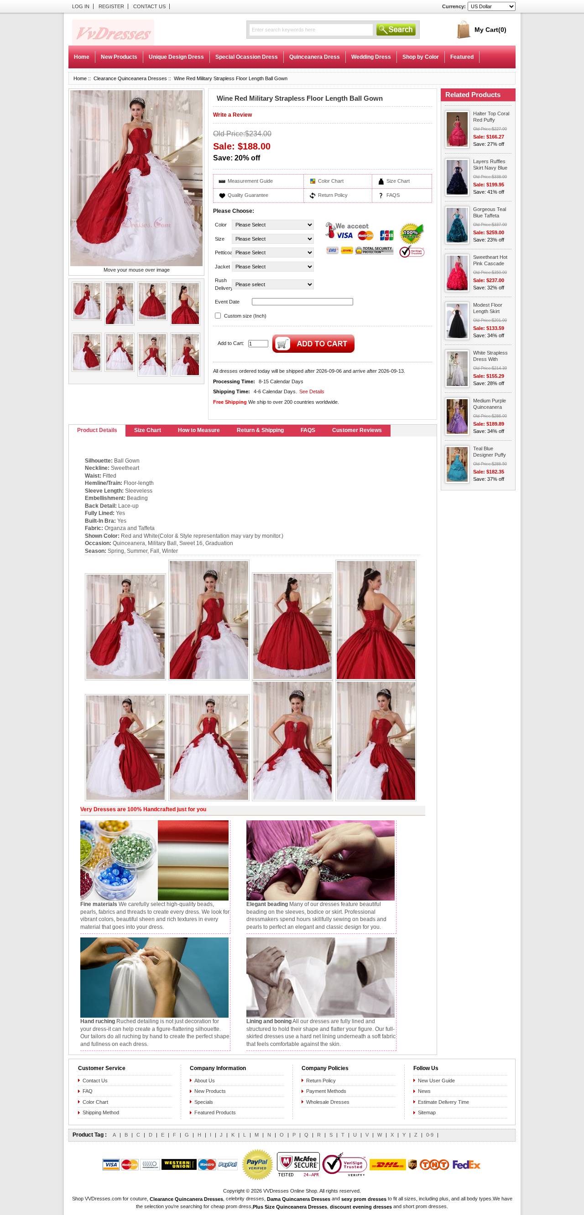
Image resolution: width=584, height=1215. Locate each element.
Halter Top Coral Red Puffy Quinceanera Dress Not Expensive (491, 117)
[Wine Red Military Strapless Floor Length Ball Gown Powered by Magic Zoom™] (136, 178)
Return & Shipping (260, 430)
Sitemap (427, 1112)
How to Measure (199, 430)
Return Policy (333, 195)
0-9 (429, 1135)
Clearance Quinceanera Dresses (130, 78)
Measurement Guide (250, 181)
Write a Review (232, 115)
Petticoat (222, 252)
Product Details (97, 430)
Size (219, 239)
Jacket (222, 266)
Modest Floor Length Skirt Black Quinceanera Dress (487, 308)
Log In (80, 6)
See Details (311, 391)
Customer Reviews (357, 430)
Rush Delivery (222, 284)
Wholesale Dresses (327, 1102)
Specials (203, 1102)
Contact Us (149, 6)
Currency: (454, 6)
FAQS (393, 195)
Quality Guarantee (248, 195)
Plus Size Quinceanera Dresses (290, 1207)
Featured (462, 57)
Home (81, 57)
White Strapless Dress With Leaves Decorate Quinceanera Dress (492, 356)
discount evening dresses (361, 1207)
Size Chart (398, 181)
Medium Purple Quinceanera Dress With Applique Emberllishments (491, 404)
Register (111, 6)
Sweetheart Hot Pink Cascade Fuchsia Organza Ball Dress (490, 261)
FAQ (88, 1091)
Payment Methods (326, 1091)
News (424, 1091)
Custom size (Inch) (245, 316)
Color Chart (331, 181)
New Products (210, 1091)
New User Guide (436, 1080)
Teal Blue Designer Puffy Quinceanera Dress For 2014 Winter (490, 452)
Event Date (227, 301)
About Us (204, 1080)
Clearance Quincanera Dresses (186, 1199)
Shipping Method (101, 1112)
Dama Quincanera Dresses (298, 1199)
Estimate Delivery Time (443, 1102)
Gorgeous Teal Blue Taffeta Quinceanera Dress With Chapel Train (489, 213)
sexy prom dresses (363, 1199)
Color (221, 224)
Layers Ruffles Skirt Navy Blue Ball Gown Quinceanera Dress (490, 165)
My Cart (490, 29)
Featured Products (215, 1112)
